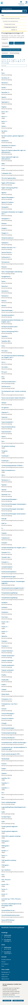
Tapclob (3, 97)
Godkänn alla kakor (18, 1000)
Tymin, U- (4, 855)
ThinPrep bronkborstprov (8, 381)
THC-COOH (4, 367)
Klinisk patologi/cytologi (7, 56)
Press (2, 966)
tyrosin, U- (4, 894)
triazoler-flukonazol (6, 651)
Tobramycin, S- (5, 480)
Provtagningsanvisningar (9, 24)
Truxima (3, 763)
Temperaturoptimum (7, 238)
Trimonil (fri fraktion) (7, 718)
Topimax (3, 489)
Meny (26, 3)
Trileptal (3, 689)
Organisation (4, 976)
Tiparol (3, 436)
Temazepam (4, 207)
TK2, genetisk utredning (8, 446)
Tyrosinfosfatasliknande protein (10, 915)
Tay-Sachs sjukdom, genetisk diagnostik (12, 136)
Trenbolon (4, 607)
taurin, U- (4, 121)
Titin (2, 441)
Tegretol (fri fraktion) (7, 202)
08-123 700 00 (7, 949)
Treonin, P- (4, 626)
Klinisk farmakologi (19, 43)
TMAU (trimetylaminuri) (8, 470)
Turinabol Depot (5, 817)
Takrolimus (4, 83)
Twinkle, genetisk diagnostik (9, 826)
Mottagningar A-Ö (5, 972)
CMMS (11, 43)
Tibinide (3, 403)
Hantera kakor (7, 1000)
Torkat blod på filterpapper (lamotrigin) (12, 509)
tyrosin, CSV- (5, 884)
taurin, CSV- (4, 111)
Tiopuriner (4, 417)
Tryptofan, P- (5, 783)
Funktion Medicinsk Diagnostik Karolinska (10, 18)
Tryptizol (3, 773)
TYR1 (2, 875)
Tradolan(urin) (5, 538)
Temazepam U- (5, 218)
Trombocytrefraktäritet (7, 738)
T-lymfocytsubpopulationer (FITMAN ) (12, 465)
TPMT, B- (3, 523)
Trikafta (3, 675)
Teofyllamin (4, 243)
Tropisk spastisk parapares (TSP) (10, 754)
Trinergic (3, 723)
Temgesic (4, 228)
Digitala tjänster (5, 979)
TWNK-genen (5, 841)
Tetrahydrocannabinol (7, 315)
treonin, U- (4, 631)
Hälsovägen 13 (7, 941)
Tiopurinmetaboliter (7, 422)
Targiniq (3, 107)
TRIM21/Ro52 (5, 694)
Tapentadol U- (5, 102)
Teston (3, 281)
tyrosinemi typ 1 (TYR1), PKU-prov (11, 899)
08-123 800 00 (7, 937)
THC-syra (4, 372)
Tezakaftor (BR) (5, 341)
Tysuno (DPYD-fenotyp (7, 920)
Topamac (3, 485)
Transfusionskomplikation (8, 572)
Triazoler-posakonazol (7, 665)
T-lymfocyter (5, 456)
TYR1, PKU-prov (5, 879)
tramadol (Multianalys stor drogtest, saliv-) (13, 547)
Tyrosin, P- (4, 889)
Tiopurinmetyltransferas (8, 427)
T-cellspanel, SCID (6, 173)
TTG (2, 792)
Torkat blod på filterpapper (9, 499)
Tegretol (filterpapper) (7, 197)
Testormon (4, 286)
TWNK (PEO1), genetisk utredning (10, 836)
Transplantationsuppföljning (9, 593)
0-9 (8, 63)
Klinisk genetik (5, 46)
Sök (24, 11)
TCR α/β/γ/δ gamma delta (8, 178)
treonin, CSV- (5, 622)
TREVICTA (4, 636)
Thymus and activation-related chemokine (13, 398)
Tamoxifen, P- (5, 92)
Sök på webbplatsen (7, 9)
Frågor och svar (5, 974)
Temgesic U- (4, 233)
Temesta (3, 223)
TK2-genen (4, 451)
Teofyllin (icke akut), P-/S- (8, 247)
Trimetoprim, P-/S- (6, 699)
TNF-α (3, 475)
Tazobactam (4, 140)
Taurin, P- (4, 116)
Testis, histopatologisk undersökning (11, 271)
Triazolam (4, 641)
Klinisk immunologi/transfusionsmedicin (11, 49)
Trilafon (3, 684)
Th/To (3, 346)
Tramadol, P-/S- (5, 552)
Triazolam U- (4, 646)
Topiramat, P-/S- (5, 494)
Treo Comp (4, 617)
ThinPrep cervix (5, 386)
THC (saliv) (4, 351)
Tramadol (4, 543)
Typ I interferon (5, 870)
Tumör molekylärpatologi (8, 802)
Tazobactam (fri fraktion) (8, 145)
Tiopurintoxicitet (6, 431)
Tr (2, 528)
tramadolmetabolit (6, 567)
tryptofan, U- (5, 788)
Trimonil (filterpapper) (7, 713)
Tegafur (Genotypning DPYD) (9, 188)
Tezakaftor (4, 336)
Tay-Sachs (4, 131)
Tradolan (3, 533)
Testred (3, 305)
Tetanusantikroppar (6, 310)
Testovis (3, 300)
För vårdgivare (5, 964)
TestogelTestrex (5, 276)
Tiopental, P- (4, 412)
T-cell (2, 168)
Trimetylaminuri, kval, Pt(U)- (9, 704)
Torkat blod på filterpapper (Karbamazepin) (13, 504)
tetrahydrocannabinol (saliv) (9, 326)
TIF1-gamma (4, 407)
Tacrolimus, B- (5, 78)
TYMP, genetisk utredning (8, 860)
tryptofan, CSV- (5, 778)
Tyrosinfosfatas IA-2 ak (7, 910)
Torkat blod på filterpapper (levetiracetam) (13, 514)
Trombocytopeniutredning (8, 733)
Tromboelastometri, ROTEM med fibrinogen (13, 742)
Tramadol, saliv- (5, 557)
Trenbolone (4, 612)
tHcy (2, 377)
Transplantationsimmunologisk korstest (12, 588)
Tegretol (3, 192)
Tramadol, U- (5, 562)
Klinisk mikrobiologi (14, 53)
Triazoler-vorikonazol (7, 670)
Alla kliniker (5, 43)
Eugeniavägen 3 (8, 953)
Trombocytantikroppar (7, 728)
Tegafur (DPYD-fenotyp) (8, 183)
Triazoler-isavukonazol (7, 655)
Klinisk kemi (5, 53)
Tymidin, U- (4, 850)
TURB (2, 812)
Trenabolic (4, 602)
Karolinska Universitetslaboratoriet (10, 21)
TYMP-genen (4, 865)
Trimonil (3, 709)
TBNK (3, 163)
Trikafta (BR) (4, 680)
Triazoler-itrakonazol (7, 660)
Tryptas (3, 768)
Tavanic (3, 126)
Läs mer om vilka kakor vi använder (11, 996)
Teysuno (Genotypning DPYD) (9, 331)
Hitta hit (3, 961)
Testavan (3, 267)
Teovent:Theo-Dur (6, 252)
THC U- (3, 362)
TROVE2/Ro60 (5, 759)
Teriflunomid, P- (5, 257)
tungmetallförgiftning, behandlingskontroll (13, 807)
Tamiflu (3, 87)
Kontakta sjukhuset (6, 959)
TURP (2, 821)
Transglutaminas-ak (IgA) (8, 576)
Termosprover (5, 262)
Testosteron (4, 291)
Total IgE (3, 518)
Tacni (2, 73)
